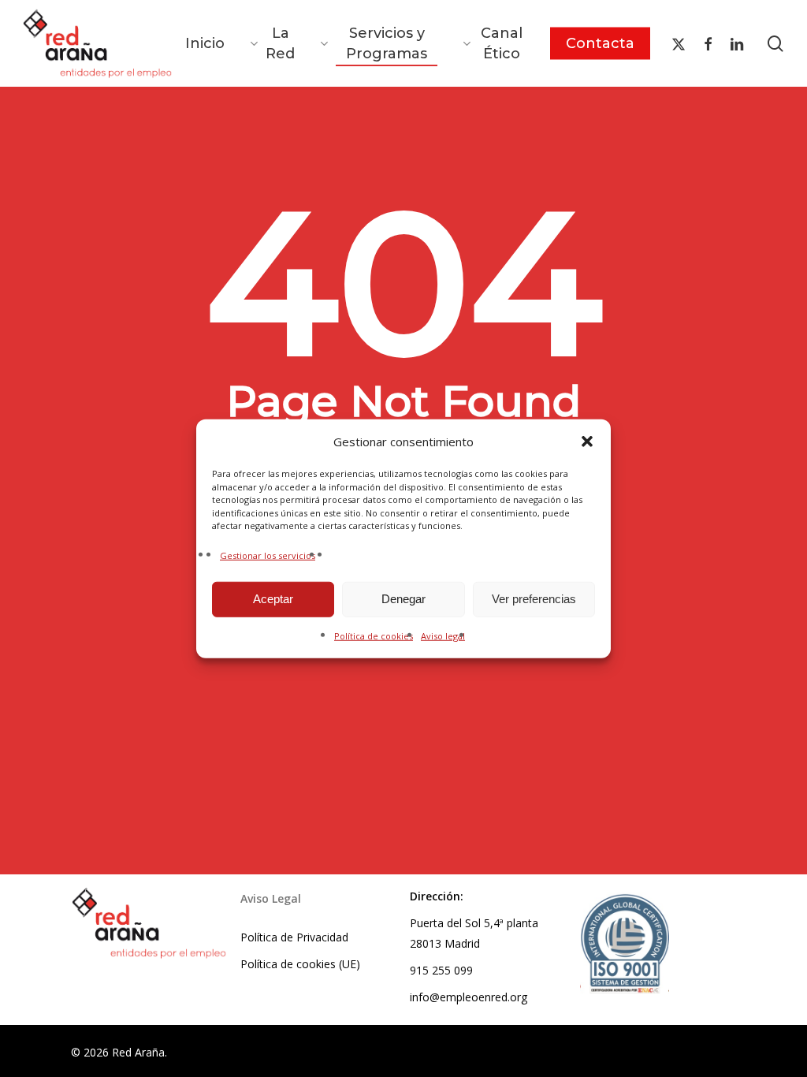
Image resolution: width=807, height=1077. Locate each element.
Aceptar (273, 599)
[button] (587, 441)
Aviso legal (443, 635)
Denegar (403, 599)
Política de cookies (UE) (300, 963)
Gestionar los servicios (267, 555)
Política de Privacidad (294, 937)
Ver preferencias (534, 599)
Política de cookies (373, 635)
